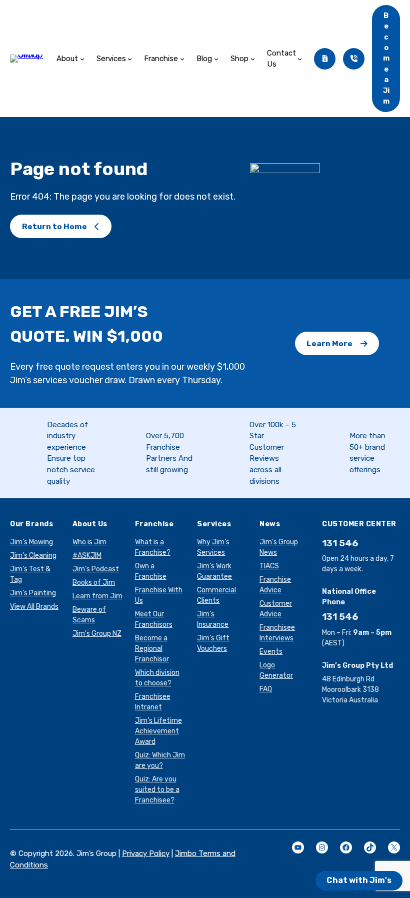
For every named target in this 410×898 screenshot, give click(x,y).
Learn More (329, 343)
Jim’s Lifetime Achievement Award (158, 731)
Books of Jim (93, 582)
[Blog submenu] (216, 59)
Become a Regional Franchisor (152, 648)
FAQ (266, 689)
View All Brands (34, 606)
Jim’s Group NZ (97, 633)
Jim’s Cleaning (33, 555)
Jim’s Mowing (31, 542)
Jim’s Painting (33, 593)
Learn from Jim (97, 596)
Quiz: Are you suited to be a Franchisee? (157, 789)
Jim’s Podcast (95, 569)
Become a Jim (386, 59)
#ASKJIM (87, 555)
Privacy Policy (146, 853)
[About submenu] (82, 59)
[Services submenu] (130, 59)
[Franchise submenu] (182, 59)
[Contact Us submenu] (300, 59)
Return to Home (54, 226)
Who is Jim (89, 542)
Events (271, 651)
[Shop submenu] (252, 59)
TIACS (269, 566)
